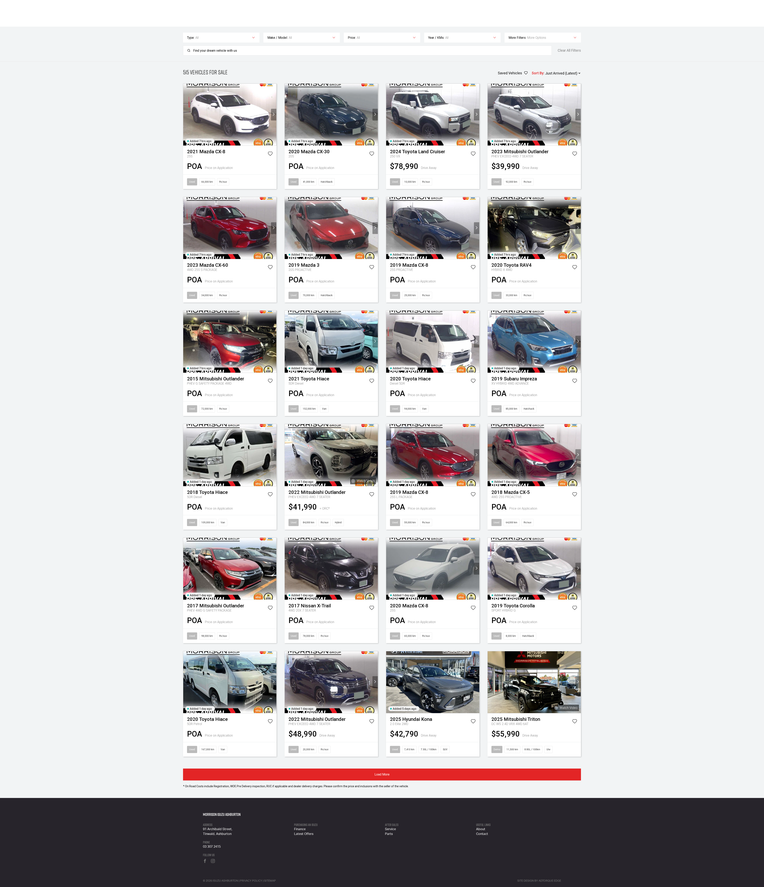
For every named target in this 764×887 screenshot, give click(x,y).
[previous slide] (186, 114)
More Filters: (517, 38)
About (480, 829)
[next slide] (273, 114)
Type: (190, 38)
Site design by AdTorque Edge (539, 880)
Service (390, 829)
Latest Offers (303, 834)
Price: (352, 38)
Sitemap (270, 880)
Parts (389, 834)
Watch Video (366, 481)
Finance (300, 829)
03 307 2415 (212, 846)
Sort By (538, 73)
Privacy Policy (251, 880)
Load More (382, 774)
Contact (482, 834)
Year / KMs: (436, 38)
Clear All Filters (569, 50)
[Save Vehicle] (270, 154)
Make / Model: (277, 38)
